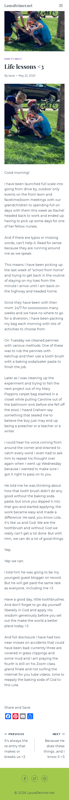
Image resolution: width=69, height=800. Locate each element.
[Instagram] (44, 778)
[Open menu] (61, 5)
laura (11, 75)
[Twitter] (34, 778)
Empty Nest (13, 59)
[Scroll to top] (59, 794)
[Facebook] (24, 778)
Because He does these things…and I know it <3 (54, 745)
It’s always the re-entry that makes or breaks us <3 (16, 745)
